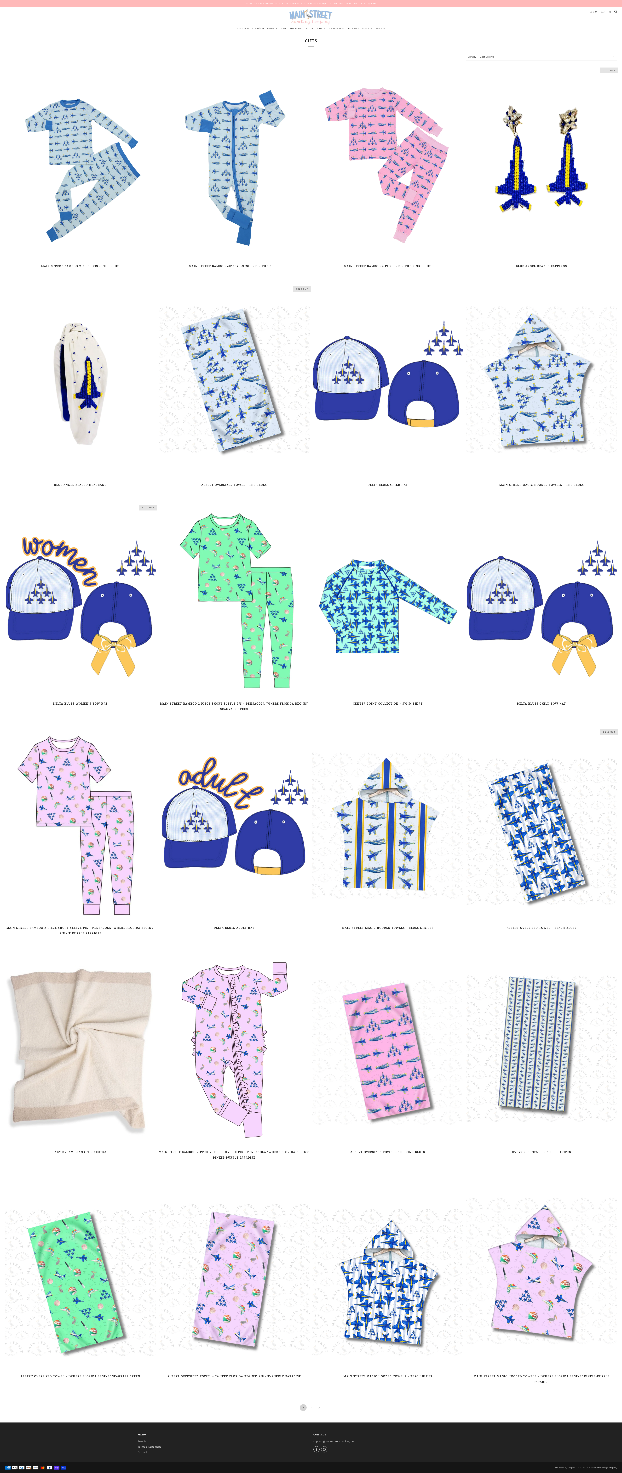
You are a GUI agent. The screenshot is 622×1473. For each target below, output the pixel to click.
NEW (284, 28)
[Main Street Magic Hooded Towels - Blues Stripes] (388, 825)
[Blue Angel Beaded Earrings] (541, 163)
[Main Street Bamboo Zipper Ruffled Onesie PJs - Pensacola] (234, 1049)
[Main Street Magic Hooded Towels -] (541, 1274)
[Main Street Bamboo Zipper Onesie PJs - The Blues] (234, 163)
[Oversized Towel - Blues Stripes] (541, 1049)
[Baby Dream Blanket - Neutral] (80, 1049)
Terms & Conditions (149, 1446)
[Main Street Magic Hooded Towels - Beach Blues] (388, 1274)
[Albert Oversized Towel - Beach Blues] (541, 825)
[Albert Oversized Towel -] (80, 1274)
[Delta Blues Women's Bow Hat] (80, 601)
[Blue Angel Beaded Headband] (80, 382)
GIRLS (365, 28)
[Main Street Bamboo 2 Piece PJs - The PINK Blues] (388, 163)
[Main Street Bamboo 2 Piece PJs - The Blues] (80, 163)
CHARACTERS (337, 28)
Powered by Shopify (565, 1467)
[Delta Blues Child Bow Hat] (541, 601)
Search (142, 1441)
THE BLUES (296, 28)
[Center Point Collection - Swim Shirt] (388, 601)
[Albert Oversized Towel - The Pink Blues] (388, 1049)
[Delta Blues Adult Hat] (234, 825)
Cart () (606, 12)
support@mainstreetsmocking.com (334, 1441)
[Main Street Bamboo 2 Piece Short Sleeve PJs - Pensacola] (234, 601)
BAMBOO (353, 28)
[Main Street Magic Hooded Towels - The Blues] (541, 382)
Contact (142, 1452)
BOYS (379, 28)
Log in (594, 12)
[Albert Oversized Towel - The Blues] (234, 382)
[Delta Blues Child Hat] (388, 382)
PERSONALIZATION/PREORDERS (255, 28)
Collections (314, 28)
